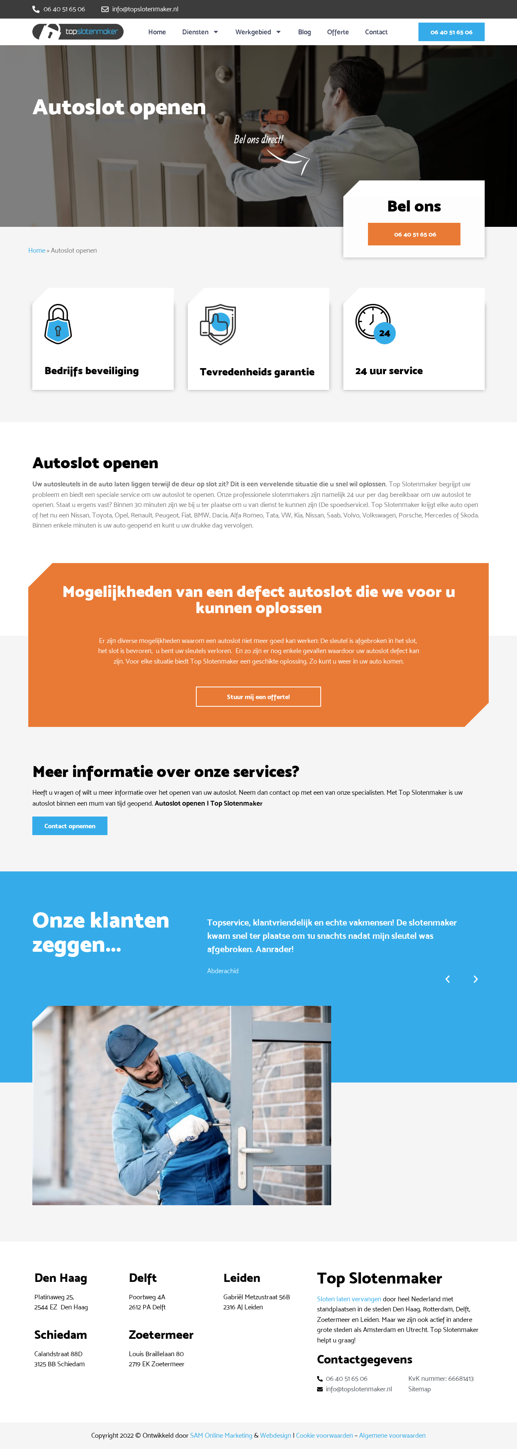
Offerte (338, 32)
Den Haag (60, 1277)
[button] (447, 979)
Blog (304, 32)
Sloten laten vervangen (349, 1299)
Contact (376, 32)
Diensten (195, 32)
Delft (143, 1277)
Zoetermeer (161, 1334)
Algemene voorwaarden (392, 1435)
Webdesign (275, 1435)
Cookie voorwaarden (324, 1435)
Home (157, 32)
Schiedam (60, 1334)
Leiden (242, 1277)
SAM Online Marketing (221, 1435)
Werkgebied (253, 32)
